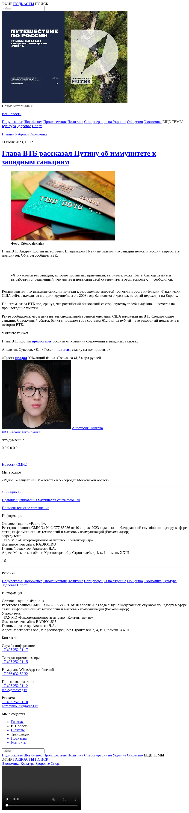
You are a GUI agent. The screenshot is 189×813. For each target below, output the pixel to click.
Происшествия (55, 122)
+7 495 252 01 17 (15, 650)
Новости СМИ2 (14, 464)
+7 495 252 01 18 (15, 702)
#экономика (31, 432)
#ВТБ (6, 432)
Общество (135, 122)
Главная (8, 134)
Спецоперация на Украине (105, 122)
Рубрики (22, 134)
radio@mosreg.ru (14, 690)
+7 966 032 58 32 (15, 674)
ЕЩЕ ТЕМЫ (172, 122)
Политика (75, 122)
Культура (9, 126)
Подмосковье (12, 122)
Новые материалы (17, 106)
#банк (16, 432)
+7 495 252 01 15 (15, 662)
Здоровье (24, 126)
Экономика (153, 122)
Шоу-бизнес (33, 122)
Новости (22, 726)
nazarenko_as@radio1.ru (20, 706)
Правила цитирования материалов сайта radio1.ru (41, 500)
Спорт (37, 126)
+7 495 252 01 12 (15, 686)
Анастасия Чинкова (87, 428)
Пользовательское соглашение (25, 508)
